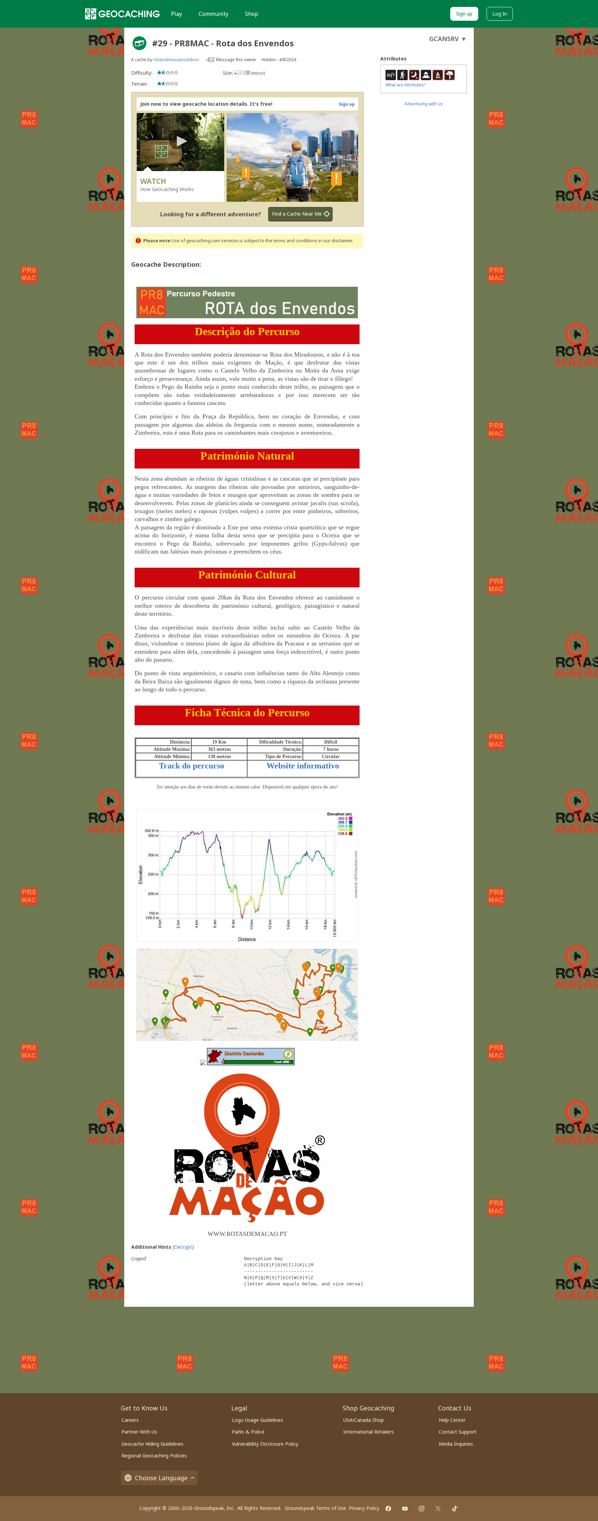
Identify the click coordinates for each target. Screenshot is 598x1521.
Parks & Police (248, 1431)
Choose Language (161, 1478)
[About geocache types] (139, 43)
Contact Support (458, 1431)
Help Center (452, 1420)
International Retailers (368, 1431)
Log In (499, 13)
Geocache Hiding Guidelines (152, 1443)
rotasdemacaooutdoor (176, 60)
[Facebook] (388, 1508)
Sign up (464, 13)
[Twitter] (438, 1508)
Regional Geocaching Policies (154, 1455)
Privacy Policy (364, 1508)
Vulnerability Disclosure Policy (265, 1443)
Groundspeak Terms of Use (315, 1508)
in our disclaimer (335, 241)
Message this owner (236, 60)
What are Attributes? (406, 85)
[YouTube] (405, 1508)
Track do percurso (191, 765)
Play (176, 14)
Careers (130, 1420)
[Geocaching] (122, 14)
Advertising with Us (424, 104)
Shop (251, 14)
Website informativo (302, 765)
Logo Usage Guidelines (257, 1420)
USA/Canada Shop (363, 1420)
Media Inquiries (456, 1443)
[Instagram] (421, 1508)
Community (213, 14)
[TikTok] (455, 1508)
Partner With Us (139, 1431)
